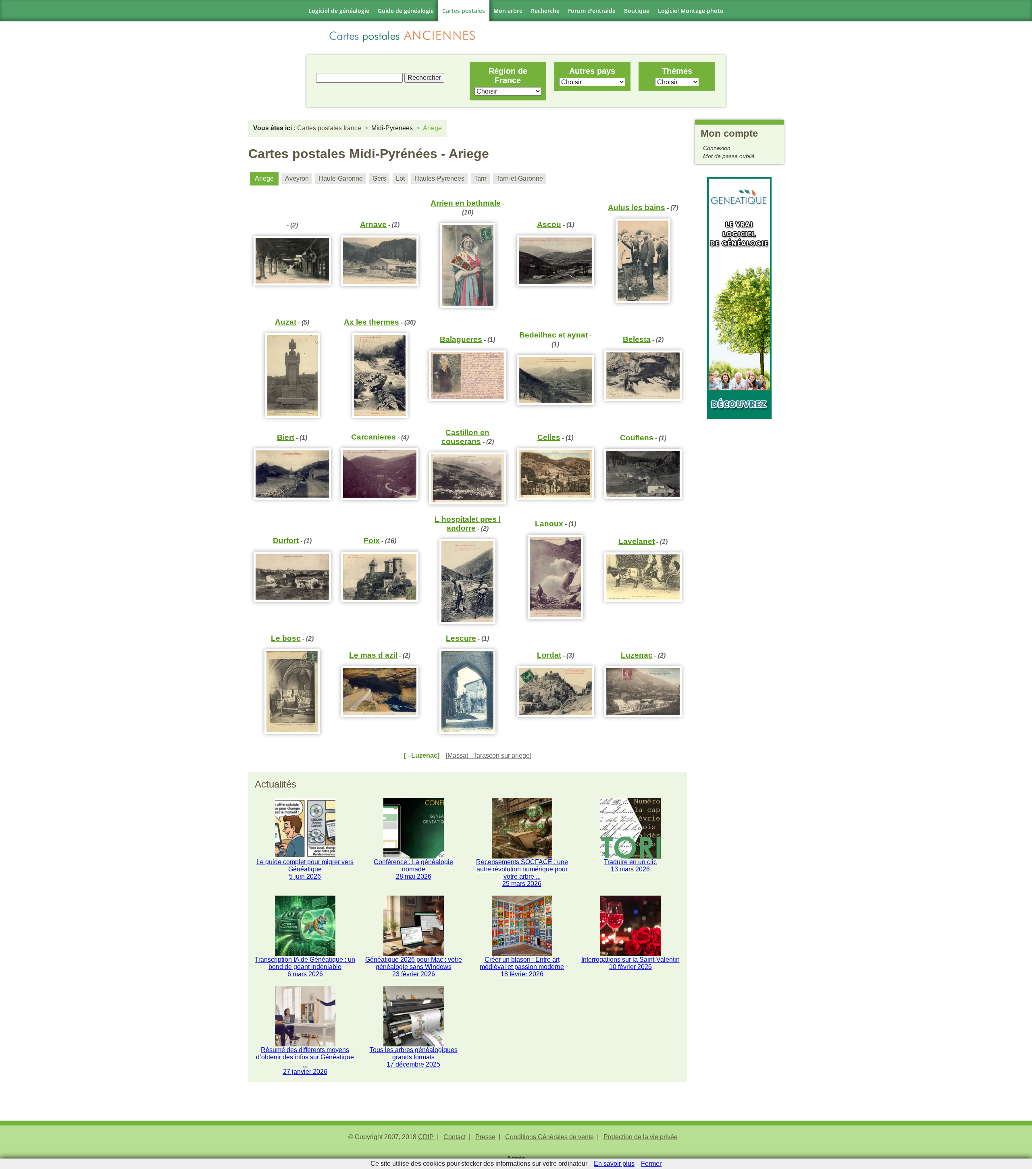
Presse (485, 1137)
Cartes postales (463, 11)
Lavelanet (636, 541)
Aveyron (297, 178)
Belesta (637, 339)
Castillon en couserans (465, 437)
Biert (285, 437)
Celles (548, 437)
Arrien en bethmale (466, 203)
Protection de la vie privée (640, 1137)
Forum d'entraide (592, 11)
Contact (454, 1137)
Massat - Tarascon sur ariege (488, 755)
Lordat (549, 655)
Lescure (461, 638)
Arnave (373, 224)
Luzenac (637, 655)
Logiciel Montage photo (691, 11)
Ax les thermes (371, 322)
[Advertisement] (739, 540)
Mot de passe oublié (729, 156)
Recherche (545, 11)
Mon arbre (507, 11)
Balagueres (461, 339)
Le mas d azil (373, 655)
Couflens (636, 437)
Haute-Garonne (340, 178)
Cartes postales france (329, 128)
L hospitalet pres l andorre (468, 523)
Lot (400, 178)
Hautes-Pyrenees (439, 178)
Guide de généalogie (406, 11)
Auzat (285, 322)
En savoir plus (614, 1163)
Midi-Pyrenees (392, 128)
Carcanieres (373, 437)
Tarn (480, 178)
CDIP (426, 1137)
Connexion (716, 148)
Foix (372, 540)
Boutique (636, 11)
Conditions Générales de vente (549, 1137)
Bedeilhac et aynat (553, 335)
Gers (379, 178)
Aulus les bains (636, 207)
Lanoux (549, 523)
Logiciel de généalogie (338, 11)
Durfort (286, 540)
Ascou (549, 224)
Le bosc (286, 638)
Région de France (508, 76)
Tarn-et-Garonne (519, 178)
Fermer (651, 1163)
